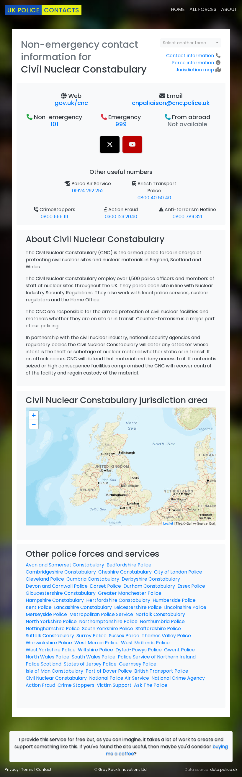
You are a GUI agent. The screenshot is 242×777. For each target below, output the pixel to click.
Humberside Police (174, 600)
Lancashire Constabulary (83, 607)
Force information (193, 62)
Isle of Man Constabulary (54, 671)
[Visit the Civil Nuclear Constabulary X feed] (110, 144)
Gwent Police (179, 649)
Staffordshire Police (158, 628)
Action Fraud (40, 685)
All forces (202, 9)
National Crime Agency (178, 678)
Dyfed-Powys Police (138, 649)
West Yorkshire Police (51, 649)
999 (121, 124)
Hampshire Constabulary (55, 600)
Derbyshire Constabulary (151, 579)
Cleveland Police (45, 579)
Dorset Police (105, 586)
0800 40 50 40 (154, 197)
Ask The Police (150, 685)
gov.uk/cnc (71, 103)
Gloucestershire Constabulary (61, 593)
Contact (43, 769)
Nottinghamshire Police (53, 628)
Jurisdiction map (195, 69)
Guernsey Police (137, 664)
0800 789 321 (187, 216)
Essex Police (191, 586)
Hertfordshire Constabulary (118, 600)
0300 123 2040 (121, 216)
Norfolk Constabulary (160, 614)
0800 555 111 (54, 216)
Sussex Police (124, 635)
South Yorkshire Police (107, 628)
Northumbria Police (162, 621)
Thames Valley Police (166, 635)
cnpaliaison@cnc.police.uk (171, 103)
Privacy (12, 769)
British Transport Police (161, 671)
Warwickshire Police (49, 642)
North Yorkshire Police (51, 621)
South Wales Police (93, 656)
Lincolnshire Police (185, 607)
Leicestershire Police (138, 607)
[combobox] (190, 42)
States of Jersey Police (90, 664)
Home (178, 9)
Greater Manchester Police (129, 593)
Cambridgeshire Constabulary (61, 572)
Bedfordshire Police (129, 564)
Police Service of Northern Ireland (157, 656)
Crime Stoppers (76, 685)
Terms (27, 769)
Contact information (190, 55)
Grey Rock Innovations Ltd (122, 769)
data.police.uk (223, 769)
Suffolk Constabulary (50, 635)
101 (54, 124)
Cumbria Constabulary (92, 579)
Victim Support (114, 685)
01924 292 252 (88, 190)
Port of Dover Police (109, 671)
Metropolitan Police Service (101, 614)
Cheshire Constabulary (125, 572)
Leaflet (168, 523)
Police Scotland (43, 664)
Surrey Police (91, 635)
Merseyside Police (46, 614)
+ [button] (34, 415)
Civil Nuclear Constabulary (56, 678)
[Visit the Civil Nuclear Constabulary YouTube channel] (132, 144)
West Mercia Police (96, 642)
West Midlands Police (145, 642)
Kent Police (39, 607)
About (229, 9)
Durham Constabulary (149, 586)
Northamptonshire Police (108, 621)
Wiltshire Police (95, 649)
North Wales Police (47, 656)
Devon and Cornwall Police (57, 586)
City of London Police (178, 572)
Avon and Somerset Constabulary (65, 564)
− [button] (34, 424)
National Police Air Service (119, 678)
